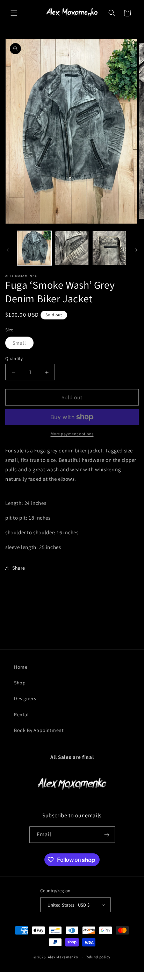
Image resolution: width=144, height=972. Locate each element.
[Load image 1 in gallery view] (34, 248)
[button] (14, 13)
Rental (21, 714)
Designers (25, 698)
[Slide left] (7, 250)
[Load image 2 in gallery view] (72, 248)
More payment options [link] (72, 433)
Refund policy (98, 957)
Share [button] (18, 568)
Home (20, 667)
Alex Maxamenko (63, 957)
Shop (20, 682)
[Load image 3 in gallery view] (109, 248)
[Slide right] (136, 250)
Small (23, 344)
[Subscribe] (107, 834)
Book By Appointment (39, 730)
